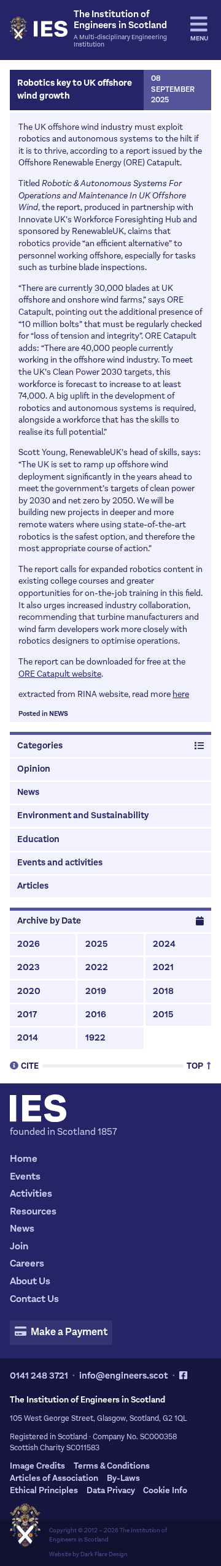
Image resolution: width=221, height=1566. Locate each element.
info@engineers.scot (123, 1375)
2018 (163, 991)
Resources (33, 1211)
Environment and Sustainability (83, 815)
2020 (29, 991)
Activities (31, 1193)
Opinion (33, 769)
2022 (96, 967)
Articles (32, 886)
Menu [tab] (199, 38)
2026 (28, 944)
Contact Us (34, 1298)
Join (19, 1246)
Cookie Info (165, 1490)
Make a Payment (68, 1332)
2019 (95, 991)
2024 (164, 944)
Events (25, 1176)
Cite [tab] (30, 1065)
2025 (96, 944)
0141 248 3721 (39, 1375)
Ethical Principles (44, 1490)
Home (23, 1158)
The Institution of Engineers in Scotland (108, 1534)
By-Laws (123, 1478)
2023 (28, 967)
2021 (163, 967)
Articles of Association (54, 1478)
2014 (27, 1038)
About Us (30, 1280)
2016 (95, 1014)
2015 (163, 1014)
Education (38, 839)
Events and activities (60, 862)
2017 (27, 1014)
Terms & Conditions (112, 1466)
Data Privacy (111, 1490)
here (181, 694)
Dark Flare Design (104, 1554)
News (58, 713)
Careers (27, 1263)
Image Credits (37, 1466)
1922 (95, 1038)
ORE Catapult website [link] (59, 674)
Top (196, 1065)
